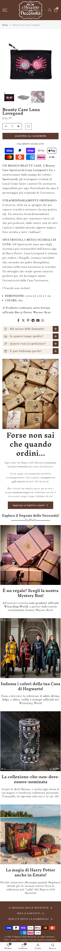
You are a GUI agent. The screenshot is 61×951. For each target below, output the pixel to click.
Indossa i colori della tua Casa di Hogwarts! (30, 686)
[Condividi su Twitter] (23, 320)
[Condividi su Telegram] (33, 320)
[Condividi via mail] (38, 320)
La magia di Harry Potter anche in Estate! (30, 872)
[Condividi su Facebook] (18, 320)
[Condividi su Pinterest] (28, 320)
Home (5, 25)
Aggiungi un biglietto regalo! (29, 505)
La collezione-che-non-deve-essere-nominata (31, 779)
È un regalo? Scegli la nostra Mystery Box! (30, 593)
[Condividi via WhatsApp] (42, 320)
